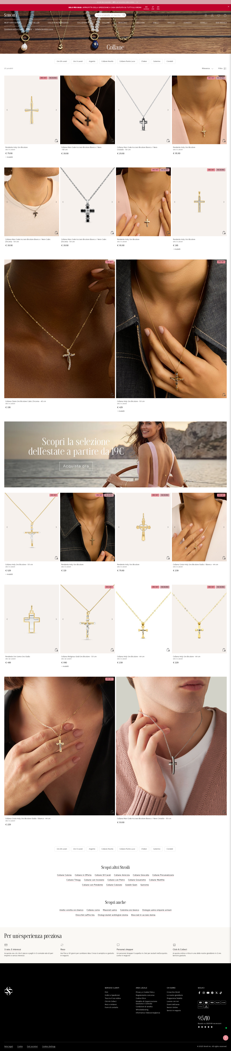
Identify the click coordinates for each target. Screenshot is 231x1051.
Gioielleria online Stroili (13, 29)
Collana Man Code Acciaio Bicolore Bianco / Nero (81, 148)
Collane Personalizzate (163, 875)
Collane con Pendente (92, 885)
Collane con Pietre (116, 880)
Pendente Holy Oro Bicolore (16, 147)
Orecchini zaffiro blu (85, 915)
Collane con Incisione (94, 880)
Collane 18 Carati (103, 875)
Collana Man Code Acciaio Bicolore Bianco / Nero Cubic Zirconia (28, 240)
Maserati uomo (110, 910)
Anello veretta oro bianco (71, 910)
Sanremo (144, 885)
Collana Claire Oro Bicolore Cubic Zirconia (25, 401)
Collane (29, 29)
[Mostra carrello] (225, 15)
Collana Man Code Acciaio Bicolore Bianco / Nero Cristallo (137, 148)
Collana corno (93, 910)
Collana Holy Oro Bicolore (131, 401)
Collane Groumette (137, 880)
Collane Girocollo (141, 875)
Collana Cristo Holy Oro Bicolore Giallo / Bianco (195, 564)
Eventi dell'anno (173, 1004)
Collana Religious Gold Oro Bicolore (79, 657)
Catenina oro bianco (129, 910)
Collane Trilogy (73, 880)
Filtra (220, 68)
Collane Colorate (114, 885)
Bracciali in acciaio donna (143, 915)
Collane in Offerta (83, 875)
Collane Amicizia (122, 875)
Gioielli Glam (131, 885)
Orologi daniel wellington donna (113, 915)
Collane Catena (64, 875)
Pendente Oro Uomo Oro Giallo (17, 657)
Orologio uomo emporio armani (157, 910)
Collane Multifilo (157, 880)
